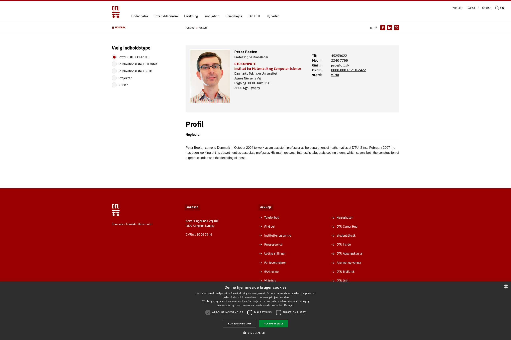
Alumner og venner (349, 262)
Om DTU (254, 16)
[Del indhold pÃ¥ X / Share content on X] (396, 27)
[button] (145, 27)
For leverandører (275, 262)
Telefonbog (271, 217)
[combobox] (506, 286)
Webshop (270, 280)
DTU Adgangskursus (349, 253)
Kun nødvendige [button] (240, 323)
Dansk (471, 7)
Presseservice (273, 244)
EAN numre (271, 271)
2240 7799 (339, 60)
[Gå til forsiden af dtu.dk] (116, 12)
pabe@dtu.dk (340, 65)
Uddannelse (139, 16)
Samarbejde (234, 16)
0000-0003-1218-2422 (348, 70)
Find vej (269, 226)
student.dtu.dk (346, 235)
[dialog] (255, 311)
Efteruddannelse (166, 16)
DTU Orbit (343, 280)
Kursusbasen (345, 217)
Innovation (211, 16)
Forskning (191, 16)
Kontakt (457, 7)
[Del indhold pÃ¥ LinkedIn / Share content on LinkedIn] (389, 27)
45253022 (339, 55)
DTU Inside (344, 244)
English (486, 7)
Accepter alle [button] (273, 323)
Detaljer (289, 305)
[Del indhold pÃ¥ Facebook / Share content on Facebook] (382, 27)
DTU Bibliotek (346, 271)
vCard (335, 75)
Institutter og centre (277, 235)
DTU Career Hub (347, 226)
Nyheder (272, 16)
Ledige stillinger (274, 253)
